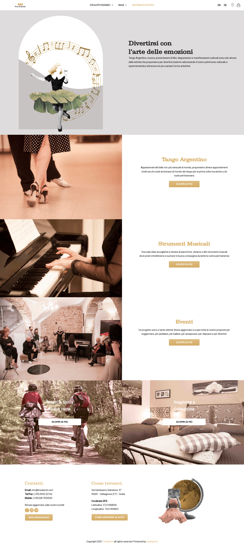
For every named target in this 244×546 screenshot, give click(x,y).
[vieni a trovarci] (233, 5)
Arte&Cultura (143, 5)
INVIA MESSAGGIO (38, 517)
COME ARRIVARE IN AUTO (109, 517)
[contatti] (239, 5)
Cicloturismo (100, 5)
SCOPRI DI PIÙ (184, 184)
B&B (121, 5)
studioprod (152, 541)
